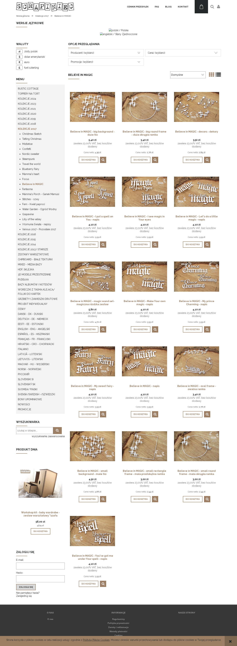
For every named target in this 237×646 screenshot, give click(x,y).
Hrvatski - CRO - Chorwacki (36, 344)
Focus (25, 179)
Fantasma (27, 189)
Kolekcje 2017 (27, 128)
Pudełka (23, 279)
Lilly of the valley (31, 219)
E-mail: (20, 560)
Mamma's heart (30, 174)
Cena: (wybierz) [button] (156, 52)
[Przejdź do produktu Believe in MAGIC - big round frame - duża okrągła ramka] (144, 106)
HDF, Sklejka (26, 269)
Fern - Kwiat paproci (33, 204)
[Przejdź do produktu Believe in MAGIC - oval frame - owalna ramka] (196, 361)
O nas (50, 619)
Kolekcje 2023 (27, 103)
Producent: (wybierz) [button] (82, 52)
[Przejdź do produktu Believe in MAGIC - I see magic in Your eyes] (144, 191)
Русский (23, 374)
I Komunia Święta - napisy (36, 224)
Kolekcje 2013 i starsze (33, 249)
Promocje (24, 409)
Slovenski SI (25, 379)
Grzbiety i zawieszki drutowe (37, 299)
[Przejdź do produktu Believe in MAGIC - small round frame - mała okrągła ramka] (196, 445)
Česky (22, 309)
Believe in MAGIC (32, 184)
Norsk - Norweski (29, 369)
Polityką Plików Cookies (96, 640)
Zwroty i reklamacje (118, 627)
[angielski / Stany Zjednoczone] (118, 33)
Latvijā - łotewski (30, 354)
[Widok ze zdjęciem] (211, 75)
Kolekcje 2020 (27, 113)
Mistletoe (27, 144)
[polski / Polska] (118, 30)
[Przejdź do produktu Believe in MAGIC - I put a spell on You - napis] (92, 191)
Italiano (23, 349)
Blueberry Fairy (30, 169)
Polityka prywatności (118, 623)
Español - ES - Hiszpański (34, 334)
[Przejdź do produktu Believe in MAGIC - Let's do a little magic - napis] (196, 191)
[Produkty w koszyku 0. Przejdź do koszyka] (201, 6)
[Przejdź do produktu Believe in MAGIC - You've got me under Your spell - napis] (92, 530)
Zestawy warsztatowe (33, 254)
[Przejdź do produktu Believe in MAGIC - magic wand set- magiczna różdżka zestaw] (92, 276)
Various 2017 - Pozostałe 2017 (39, 229)
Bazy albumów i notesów (35, 284)
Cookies (118, 635)
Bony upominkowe (30, 399)
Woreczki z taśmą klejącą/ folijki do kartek (36, 291)
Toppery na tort (29, 93)
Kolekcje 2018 (27, 123)
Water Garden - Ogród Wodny (39, 209)
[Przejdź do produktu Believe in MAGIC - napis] (144, 361)
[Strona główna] (45, 6)
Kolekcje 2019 (27, 118)
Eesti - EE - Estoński (30, 324)
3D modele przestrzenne (34, 274)
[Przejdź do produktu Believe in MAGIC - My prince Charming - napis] (196, 276)
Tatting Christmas (31, 139)
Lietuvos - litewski (30, 359)
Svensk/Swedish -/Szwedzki (36, 394)
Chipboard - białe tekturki (35, 259)
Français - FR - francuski (34, 339)
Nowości (24, 404)
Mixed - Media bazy (30, 264)
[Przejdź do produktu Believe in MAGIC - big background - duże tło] (92, 106)
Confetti (26, 149)
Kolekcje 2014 (27, 244)
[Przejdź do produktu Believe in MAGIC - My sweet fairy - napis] (92, 361)
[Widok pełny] (218, 75)
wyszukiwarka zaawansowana (48, 436)
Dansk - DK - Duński (30, 314)
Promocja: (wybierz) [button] (82, 61)
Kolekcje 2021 (27, 108)
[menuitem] (137, 7)
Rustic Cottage (28, 88)
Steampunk (28, 159)
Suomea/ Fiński (27, 389)
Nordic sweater (30, 154)
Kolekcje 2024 (27, 98)
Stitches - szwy (30, 199)
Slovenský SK (26, 384)
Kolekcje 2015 (27, 239)
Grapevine (28, 214)
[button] (103, 160)
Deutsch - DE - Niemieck (33, 319)
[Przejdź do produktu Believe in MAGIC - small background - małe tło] (92, 445)
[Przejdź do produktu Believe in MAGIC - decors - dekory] (196, 106)
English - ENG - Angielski (34, 329)
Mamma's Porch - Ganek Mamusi (40, 194)
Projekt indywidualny (32, 304)
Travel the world (31, 164)
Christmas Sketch (31, 133)
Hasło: (19, 572)
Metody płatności (118, 631)
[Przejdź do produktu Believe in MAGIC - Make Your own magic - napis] (144, 276)
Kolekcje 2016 (27, 234)
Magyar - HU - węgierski (33, 364)
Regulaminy (118, 619)
